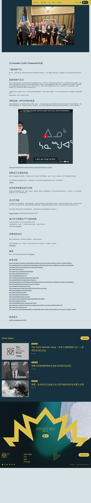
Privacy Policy (72, 493)
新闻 (54, 2)
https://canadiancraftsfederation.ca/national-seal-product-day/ (24, 306)
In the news (6, 5)
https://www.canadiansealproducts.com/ (18, 302)
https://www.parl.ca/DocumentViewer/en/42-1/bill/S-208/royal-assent (26, 296)
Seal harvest (24, 18)
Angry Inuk (18, 255)
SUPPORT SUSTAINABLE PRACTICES (17, 349)
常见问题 (59, 2)
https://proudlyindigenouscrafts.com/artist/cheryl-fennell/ (23, 332)
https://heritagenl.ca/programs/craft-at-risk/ (19, 315)
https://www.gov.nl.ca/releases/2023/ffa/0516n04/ (21, 300)
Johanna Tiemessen (13, 242)
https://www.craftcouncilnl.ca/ (16, 298)
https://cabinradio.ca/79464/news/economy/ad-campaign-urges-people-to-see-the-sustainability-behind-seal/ (36, 334)
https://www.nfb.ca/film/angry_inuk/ (18, 336)
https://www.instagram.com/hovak (17, 330)
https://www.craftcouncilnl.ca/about (17, 321)
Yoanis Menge (12, 274)
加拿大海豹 (43, 2)
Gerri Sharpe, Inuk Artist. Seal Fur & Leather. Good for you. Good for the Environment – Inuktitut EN (30, 196)
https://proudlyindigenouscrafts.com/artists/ (19, 325)
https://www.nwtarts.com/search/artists (18, 323)
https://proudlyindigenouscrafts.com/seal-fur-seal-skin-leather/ (24, 313)
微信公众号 (35, 2)
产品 (49, 2)
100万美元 (32, 283)
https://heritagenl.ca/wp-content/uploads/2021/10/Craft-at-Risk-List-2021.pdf (28, 317)
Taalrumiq (11, 211)
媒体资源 (55, 487)
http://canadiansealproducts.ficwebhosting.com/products (22, 308)
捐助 (54, 488)
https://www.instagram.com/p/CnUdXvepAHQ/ (20, 319)
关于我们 (55, 482)
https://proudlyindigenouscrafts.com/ (18, 304)
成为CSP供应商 (56, 484)
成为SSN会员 (56, 485)
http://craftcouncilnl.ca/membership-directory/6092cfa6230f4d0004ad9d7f (27, 327)
